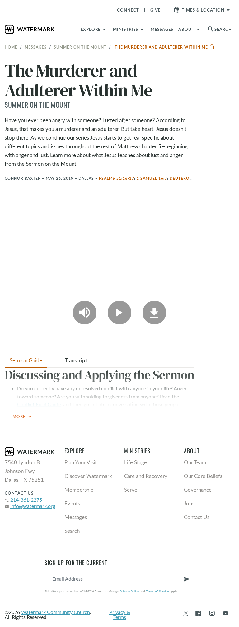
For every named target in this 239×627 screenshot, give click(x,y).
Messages (36, 46)
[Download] (154, 312)
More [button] (22, 417)
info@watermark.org (32, 506)
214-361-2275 (26, 499)
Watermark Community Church (55, 612)
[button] (129, 29)
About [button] (186, 29)
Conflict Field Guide (39, 404)
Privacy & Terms (119, 614)
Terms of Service (157, 591)
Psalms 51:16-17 (116, 178)
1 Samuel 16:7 (152, 178)
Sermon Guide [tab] (26, 360)
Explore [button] (91, 29)
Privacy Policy (129, 591)
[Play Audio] (84, 312)
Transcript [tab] (76, 360)
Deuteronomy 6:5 (190, 178)
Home (11, 46)
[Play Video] (119, 312)
